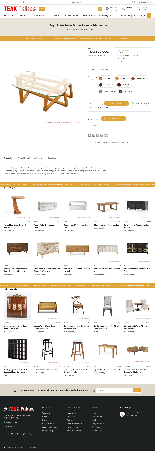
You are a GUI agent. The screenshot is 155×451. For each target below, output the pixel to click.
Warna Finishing (90, 78)
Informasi (39, 158)
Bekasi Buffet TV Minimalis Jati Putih (46, 226)
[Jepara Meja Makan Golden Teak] (107, 350)
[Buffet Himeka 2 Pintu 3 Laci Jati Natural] (77, 249)
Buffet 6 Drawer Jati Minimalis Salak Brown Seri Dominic (16, 269)
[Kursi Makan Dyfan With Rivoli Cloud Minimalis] (107, 306)
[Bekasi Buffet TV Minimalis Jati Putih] (47, 205)
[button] (116, 103)
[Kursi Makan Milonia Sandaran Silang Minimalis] (77, 306)
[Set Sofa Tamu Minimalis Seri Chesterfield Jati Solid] (137, 350)
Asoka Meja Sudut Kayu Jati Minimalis (15, 226)
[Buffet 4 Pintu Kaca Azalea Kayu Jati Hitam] (137, 205)
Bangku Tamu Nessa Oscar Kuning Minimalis (44, 327)
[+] (101, 103)
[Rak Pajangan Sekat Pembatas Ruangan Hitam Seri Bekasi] (17, 350)
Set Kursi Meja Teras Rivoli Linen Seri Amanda (137, 327)
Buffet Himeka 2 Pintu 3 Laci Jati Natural (77, 269)
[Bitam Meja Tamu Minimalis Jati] (107, 205)
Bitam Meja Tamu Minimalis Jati (106, 225)
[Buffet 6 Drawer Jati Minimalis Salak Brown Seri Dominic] (17, 249)
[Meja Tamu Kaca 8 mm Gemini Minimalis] (122, 414)
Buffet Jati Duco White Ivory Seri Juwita (107, 269)
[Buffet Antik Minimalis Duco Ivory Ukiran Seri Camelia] (47, 249)
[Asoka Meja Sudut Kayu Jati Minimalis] (17, 205)
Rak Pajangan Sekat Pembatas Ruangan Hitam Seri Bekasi (16, 371)
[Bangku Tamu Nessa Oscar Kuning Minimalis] (47, 306)
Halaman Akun (98, 408)
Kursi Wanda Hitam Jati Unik (45, 370)
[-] (92, 103)
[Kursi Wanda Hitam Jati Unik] (47, 350)
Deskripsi (9, 158)
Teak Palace (125, 50)
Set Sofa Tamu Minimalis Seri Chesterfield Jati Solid (135, 371)
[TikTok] (23, 433)
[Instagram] (12, 433)
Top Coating (91, 69)
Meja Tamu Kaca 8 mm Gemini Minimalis (138, 413)
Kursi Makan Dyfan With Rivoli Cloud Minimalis (106, 327)
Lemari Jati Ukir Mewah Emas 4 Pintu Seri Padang (16, 327)
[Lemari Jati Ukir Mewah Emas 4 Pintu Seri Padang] (17, 306)
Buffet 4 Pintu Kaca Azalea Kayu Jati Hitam (137, 226)
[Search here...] (100, 9)
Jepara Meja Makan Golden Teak (107, 370)
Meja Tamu (114, 142)
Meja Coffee (124, 142)
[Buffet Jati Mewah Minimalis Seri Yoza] (137, 249)
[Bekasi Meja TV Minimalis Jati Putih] (77, 205)
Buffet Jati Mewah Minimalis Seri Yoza (137, 269)
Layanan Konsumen (75, 408)
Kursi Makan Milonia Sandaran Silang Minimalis (76, 327)
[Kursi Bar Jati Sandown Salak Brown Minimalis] (77, 350)
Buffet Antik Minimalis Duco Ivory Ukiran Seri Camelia (47, 269)
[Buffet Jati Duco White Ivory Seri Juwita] (107, 249)
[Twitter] (17, 433)
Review (52, 158)
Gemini (105, 142)
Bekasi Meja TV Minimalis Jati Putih (76, 226)
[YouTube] (29, 433)
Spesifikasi (24, 158)
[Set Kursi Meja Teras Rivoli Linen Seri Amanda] (137, 306)
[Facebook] (6, 433)
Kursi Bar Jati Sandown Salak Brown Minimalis (75, 371)
